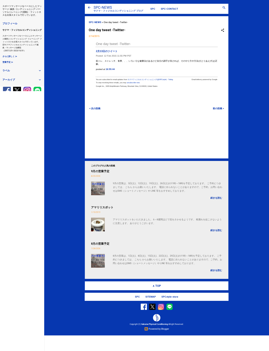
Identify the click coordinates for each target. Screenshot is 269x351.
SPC (152, 8)
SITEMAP (150, 296)
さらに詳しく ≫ (9, 56)
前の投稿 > (218, 108)
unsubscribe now (133, 83)
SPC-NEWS (103, 7)
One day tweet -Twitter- (113, 44)
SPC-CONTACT (169, 8)
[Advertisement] (156, 134)
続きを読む (216, 197)
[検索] (224, 8)
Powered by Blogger (158, 328)
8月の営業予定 (100, 243)
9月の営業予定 (100, 171)
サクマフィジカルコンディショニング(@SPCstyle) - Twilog (150, 79)
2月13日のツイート (107, 51)
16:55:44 (110, 69)
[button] (222, 30)
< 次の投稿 (94, 108)
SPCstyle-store (169, 296)
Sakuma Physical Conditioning (154, 324)
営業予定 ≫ (7, 62)
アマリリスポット (102, 207)
